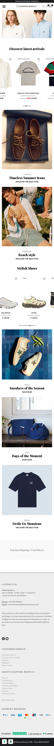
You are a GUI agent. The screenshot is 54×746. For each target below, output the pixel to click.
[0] (50, 6)
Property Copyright (9, 686)
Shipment (5, 663)
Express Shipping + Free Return (27, 549)
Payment (5, 660)
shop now (27, 392)
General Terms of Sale (11, 657)
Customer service (9, 655)
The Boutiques (8, 683)
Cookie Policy (7, 688)
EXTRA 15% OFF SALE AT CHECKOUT (27, 1)
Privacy (5, 678)
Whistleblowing (8, 700)
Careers (5, 691)
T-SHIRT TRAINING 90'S (27, 96)
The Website (7, 680)
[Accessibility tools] (10, 741)
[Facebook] (3, 638)
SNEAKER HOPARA (27, 315)
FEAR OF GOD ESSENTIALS (27, 93)
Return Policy (7, 665)
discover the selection (27, 182)
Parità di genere (8, 694)
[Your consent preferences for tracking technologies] (4, 741)
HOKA (27, 313)
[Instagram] (7, 638)
